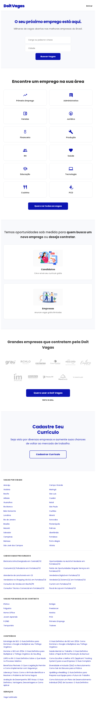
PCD (51, 617)
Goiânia (7, 489)
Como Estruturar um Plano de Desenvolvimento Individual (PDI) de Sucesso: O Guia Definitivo (70, 681)
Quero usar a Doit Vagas (48, 392)
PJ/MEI (6, 621)
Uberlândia (53, 532)
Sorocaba (53, 519)
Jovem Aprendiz (11, 617)
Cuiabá (52, 498)
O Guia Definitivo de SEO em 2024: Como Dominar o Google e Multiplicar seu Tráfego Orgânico (68, 644)
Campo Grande (56, 485)
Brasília (7, 524)
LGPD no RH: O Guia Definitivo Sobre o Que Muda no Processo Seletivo (25, 659)
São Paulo (53, 506)
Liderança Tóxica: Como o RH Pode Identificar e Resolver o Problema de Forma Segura (24, 673)
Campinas (8, 537)
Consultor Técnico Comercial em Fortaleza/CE (24, 588)
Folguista (7, 608)
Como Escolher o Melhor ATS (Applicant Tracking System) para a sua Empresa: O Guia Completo (70, 659)
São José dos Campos (13, 545)
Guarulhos (8, 502)
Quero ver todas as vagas (48, 206)
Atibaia (7, 498)
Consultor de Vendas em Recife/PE (19, 584)
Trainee (52, 625)
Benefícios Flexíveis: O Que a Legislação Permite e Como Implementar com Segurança (25, 666)
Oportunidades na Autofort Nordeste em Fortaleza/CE (67, 562)
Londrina (7, 515)
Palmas (52, 528)
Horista (52, 612)
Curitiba (52, 511)
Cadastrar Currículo (48, 454)
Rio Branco (8, 506)
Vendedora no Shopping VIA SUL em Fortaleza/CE (25, 579)
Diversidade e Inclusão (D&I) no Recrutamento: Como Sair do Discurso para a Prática (69, 666)
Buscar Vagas (48, 56)
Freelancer (53, 608)
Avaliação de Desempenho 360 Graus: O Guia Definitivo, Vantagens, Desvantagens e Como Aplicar (23, 682)
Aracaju (7, 485)
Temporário (9, 625)
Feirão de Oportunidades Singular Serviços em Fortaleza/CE (69, 569)
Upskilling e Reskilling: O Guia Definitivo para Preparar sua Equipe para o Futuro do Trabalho (69, 673)
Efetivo (7, 604)
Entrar (89, 6)
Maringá (52, 489)
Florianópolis (54, 524)
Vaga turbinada (10, 697)
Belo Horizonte (10, 511)
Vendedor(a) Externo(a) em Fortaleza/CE (67, 579)
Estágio (52, 604)
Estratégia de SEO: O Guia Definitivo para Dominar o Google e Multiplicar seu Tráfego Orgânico (23, 644)
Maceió (7, 528)
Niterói (52, 515)
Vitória (52, 545)
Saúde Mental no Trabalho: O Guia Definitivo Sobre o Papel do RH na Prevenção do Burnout (69, 652)
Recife (6, 494)
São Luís (52, 494)
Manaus (7, 541)
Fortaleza (53, 537)
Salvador (7, 532)
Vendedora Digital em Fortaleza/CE (64, 575)
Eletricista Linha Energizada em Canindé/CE (22, 561)
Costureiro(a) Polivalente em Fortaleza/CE (22, 568)
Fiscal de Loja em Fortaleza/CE (62, 588)
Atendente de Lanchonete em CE (18, 575)
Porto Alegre (54, 541)
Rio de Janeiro (10, 519)
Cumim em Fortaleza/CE (60, 584)
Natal (51, 502)
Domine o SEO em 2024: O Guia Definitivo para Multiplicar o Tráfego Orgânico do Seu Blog (24, 652)
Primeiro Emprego (57, 621)
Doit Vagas (14, 6)
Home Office (9, 612)
